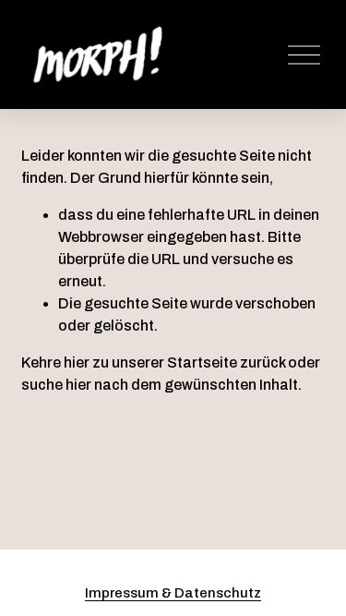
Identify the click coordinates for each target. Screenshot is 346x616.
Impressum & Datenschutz (173, 593)
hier (76, 362)
